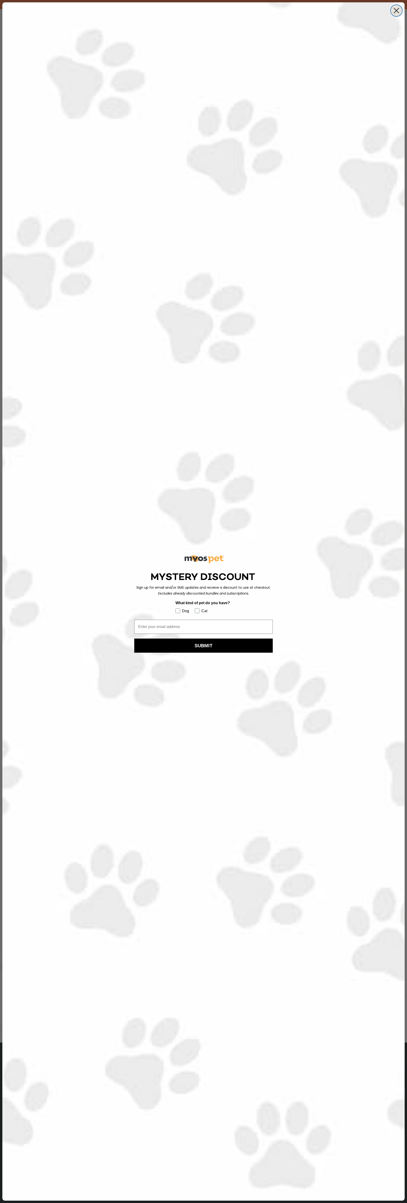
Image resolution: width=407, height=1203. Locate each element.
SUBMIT (203, 645)
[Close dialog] (396, 10)
